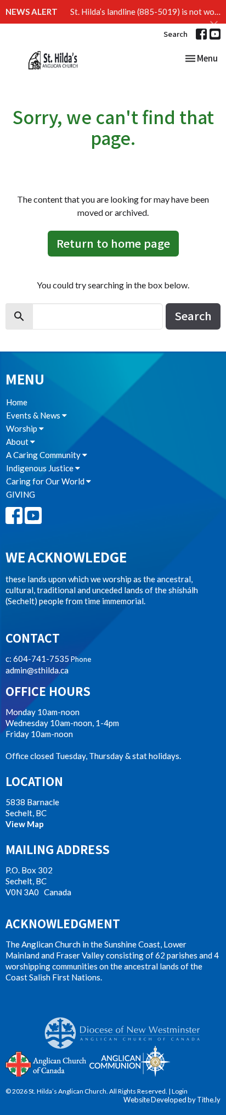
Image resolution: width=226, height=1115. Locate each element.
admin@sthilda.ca (37, 670)
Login (180, 1091)
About (18, 442)
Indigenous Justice (40, 468)
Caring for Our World (46, 481)
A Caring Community (44, 455)
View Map (24, 824)
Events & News (34, 415)
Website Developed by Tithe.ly (172, 1099)
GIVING (20, 494)
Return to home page (113, 243)
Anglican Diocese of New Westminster (126, 1027)
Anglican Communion (130, 1061)
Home (16, 402)
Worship (22, 428)
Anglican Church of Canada (46, 1063)
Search (175, 34)
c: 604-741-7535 (37, 659)
